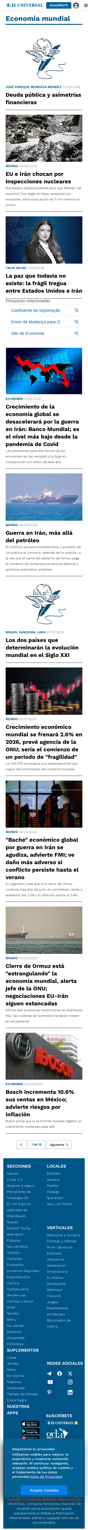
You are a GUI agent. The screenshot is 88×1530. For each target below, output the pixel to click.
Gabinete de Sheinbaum (17, 1213)
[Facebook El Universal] (59, 1373)
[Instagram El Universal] (70, 1383)
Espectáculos (18, 1277)
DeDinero (54, 1290)
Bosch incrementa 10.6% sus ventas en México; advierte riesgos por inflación (40, 1103)
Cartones (14, 1259)
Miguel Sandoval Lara (26, 632)
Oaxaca (53, 1179)
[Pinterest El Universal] (49, 1392)
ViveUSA (54, 1296)
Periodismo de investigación (19, 1195)
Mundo (12, 166)
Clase (11, 1357)
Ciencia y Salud (20, 1301)
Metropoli (15, 1234)
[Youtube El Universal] (50, 1383)
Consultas (15, 1344)
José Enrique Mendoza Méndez (33, 87)
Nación (13, 1173)
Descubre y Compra (63, 1235)
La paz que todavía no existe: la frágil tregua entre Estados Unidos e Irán (44, 283)
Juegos (52, 1302)
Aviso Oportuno (60, 1247)
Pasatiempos (58, 1308)
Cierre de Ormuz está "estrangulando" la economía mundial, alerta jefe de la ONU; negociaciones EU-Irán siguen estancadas (41, 985)
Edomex (54, 1173)
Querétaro (55, 1198)
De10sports (56, 1284)
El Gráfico (55, 1277)
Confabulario (17, 1289)
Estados (14, 1240)
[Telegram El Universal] (49, 1373)
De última (15, 1325)
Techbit (13, 1313)
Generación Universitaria (57, 1268)
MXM (11, 1307)
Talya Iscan (16, 268)
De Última (15, 1376)
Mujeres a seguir (20, 1185)
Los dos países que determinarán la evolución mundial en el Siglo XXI (42, 647)
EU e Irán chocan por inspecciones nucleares (38, 178)
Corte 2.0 (14, 1179)
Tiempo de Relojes (22, 1394)
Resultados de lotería (59, 1323)
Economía (14, 399)
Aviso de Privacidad (46, 1476)
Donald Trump (19, 1228)
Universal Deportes (23, 1271)
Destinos (14, 1332)
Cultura (13, 1283)
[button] (58, 5)
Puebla (52, 1185)
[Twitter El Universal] (70, 1373)
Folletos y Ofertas (62, 1241)
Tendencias (16, 1295)
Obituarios (55, 1259)
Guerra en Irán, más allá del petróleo (39, 537)
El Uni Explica (19, 1204)
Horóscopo (56, 1314)
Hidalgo (53, 1192)
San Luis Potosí (60, 1204)
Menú (11, 1319)
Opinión (13, 1252)
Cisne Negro (17, 1400)
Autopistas (16, 1338)
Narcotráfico (17, 1246)
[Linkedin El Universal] (70, 1392)
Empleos (54, 1253)
